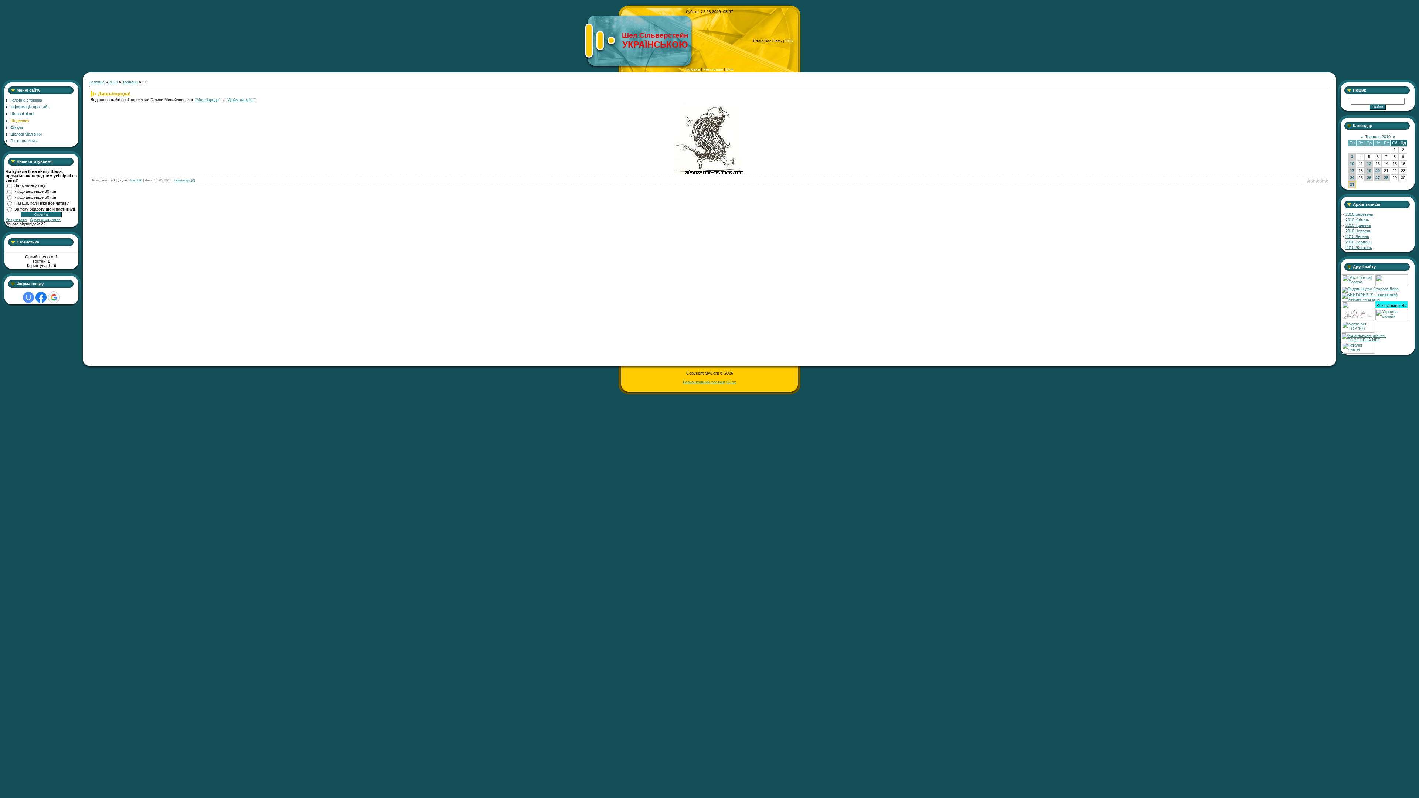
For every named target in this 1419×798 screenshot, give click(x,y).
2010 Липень (1357, 236)
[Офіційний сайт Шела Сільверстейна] (1358, 319)
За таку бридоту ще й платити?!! (44, 209)
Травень (130, 82)
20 (1377, 170)
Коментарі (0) (184, 180)
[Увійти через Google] (54, 297)
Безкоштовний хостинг (704, 382)
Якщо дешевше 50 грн (35, 197)
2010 (113, 82)
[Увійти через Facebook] (41, 297)
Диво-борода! (114, 93)
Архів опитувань (45, 219)
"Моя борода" (207, 100)
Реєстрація (713, 69)
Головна (692, 69)
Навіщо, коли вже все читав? (41, 203)
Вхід (730, 69)
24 (1352, 177)
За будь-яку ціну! (30, 185)
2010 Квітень (1357, 220)
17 (1352, 170)
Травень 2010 (1378, 136)
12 (1369, 163)
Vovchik (136, 180)
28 (1386, 177)
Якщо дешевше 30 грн (35, 191)
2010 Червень (1358, 231)
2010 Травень (1358, 225)
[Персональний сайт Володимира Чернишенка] (1391, 306)
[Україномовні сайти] (1358, 352)
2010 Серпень (1358, 242)
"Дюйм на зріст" (241, 100)
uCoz (731, 382)
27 (1377, 177)
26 (1369, 177)
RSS (789, 41)
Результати (16, 219)
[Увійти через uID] (28, 297)
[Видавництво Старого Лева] (1370, 289)
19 (1369, 170)
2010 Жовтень (1358, 247)
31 (1352, 185)
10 (1352, 163)
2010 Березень (1359, 214)
